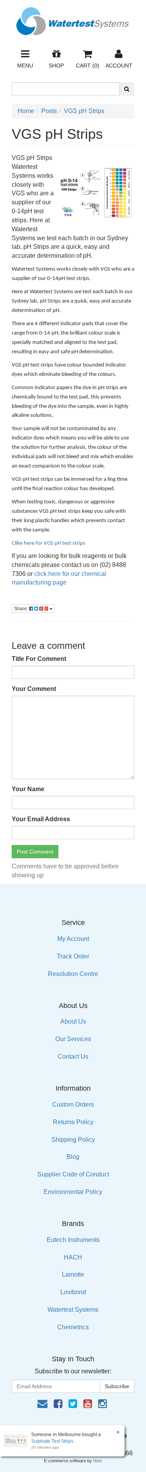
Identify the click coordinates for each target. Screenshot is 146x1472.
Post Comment (35, 851)
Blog (73, 1156)
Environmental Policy (73, 1192)
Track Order (73, 956)
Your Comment (34, 689)
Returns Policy (73, 1122)
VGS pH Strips (84, 111)
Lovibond (73, 1292)
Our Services (73, 1039)
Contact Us (73, 1056)
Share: (21, 608)
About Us (73, 1021)
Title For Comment (39, 658)
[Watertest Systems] (73, 19)
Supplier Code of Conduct (73, 1174)
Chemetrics (73, 1327)
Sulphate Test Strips (52, 1441)
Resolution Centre (73, 974)
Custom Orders (73, 1104)
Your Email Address (41, 819)
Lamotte (73, 1274)
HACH (73, 1257)
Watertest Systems (73, 1309)
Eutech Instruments (73, 1239)
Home (26, 111)
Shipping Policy (73, 1139)
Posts (49, 111)
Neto (97, 1460)
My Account (73, 938)
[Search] (126, 89)
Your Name (28, 789)
